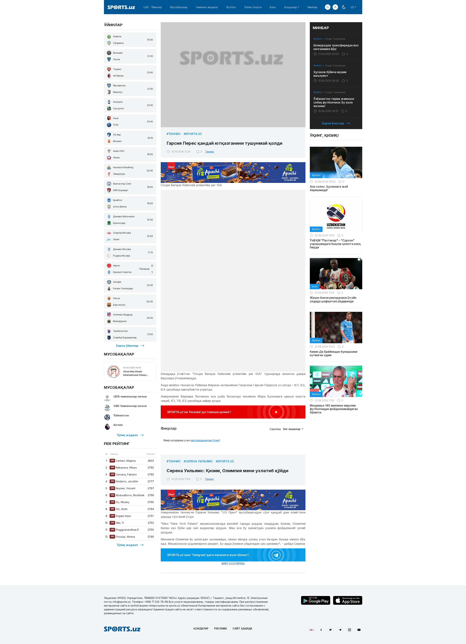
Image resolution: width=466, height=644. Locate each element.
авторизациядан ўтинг (205, 440)
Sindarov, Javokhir (124, 481)
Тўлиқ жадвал (127, 435)
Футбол (231, 7)
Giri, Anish (119, 509)
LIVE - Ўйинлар (153, 7)
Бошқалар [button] (290, 7)
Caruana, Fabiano (124, 474)
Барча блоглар (333, 123)
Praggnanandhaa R (125, 529)
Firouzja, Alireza (123, 536)
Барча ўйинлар (127, 345)
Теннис (209, 151)
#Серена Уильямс (198, 461)
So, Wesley (120, 502)
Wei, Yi (117, 522)
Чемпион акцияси (207, 7)
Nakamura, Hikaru (124, 467)
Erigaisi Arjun (121, 515)
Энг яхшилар (292, 429)
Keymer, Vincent (123, 488)
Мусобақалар (178, 7)
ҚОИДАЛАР (200, 628)
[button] (335, 7)
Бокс (273, 7)
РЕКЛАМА (220, 628)
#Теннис (174, 134)
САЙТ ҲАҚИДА (242, 628)
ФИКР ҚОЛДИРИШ (233, 563)
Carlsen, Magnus (123, 460)
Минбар (312, 7)
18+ (311, 629)
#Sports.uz (193, 134)
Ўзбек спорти (253, 7)
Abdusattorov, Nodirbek (128, 495)
